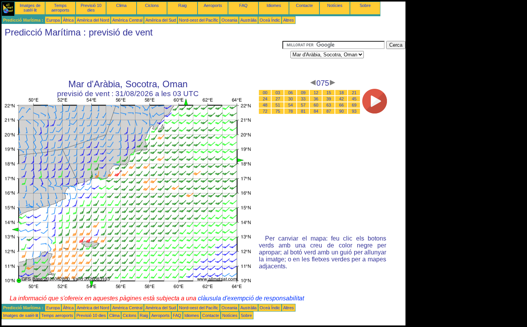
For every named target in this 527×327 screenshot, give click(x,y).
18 (341, 92)
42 (341, 99)
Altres (288, 20)
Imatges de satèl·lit (30, 7)
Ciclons (152, 5)
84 (316, 111)
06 (290, 92)
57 (303, 105)
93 (354, 111)
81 (303, 111)
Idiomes (274, 5)
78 (290, 111)
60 (316, 105)
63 (328, 105)
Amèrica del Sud (160, 20)
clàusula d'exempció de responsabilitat (251, 298)
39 (328, 99)
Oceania (229, 20)
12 (316, 92)
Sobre (365, 5)
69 (354, 105)
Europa (53, 20)
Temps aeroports (60, 7)
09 (303, 92)
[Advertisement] (142, 58)
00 (265, 92)
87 (328, 111)
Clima (121, 5)
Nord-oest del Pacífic (198, 20)
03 (277, 92)
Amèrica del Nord (93, 20)
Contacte (304, 5)
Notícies (335, 5)
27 (277, 99)
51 (277, 105)
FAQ (243, 5)
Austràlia (248, 20)
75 (277, 111)
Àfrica (68, 20)
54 (290, 105)
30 (290, 99)
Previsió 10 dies (91, 7)
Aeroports (213, 5)
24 (265, 99)
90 (341, 111)
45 (354, 99)
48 (265, 105)
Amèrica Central (127, 20)
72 (265, 111)
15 (328, 92)
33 (303, 99)
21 (354, 92)
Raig (182, 5)
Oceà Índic (270, 20)
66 (341, 105)
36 (316, 99)
